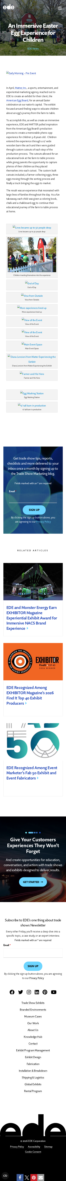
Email (12, 491)
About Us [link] (33, 1030)
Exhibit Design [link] (33, 1057)
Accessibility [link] (34, 1146)
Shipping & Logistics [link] (33, 1077)
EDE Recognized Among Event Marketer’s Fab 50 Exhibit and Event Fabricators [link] (31, 773)
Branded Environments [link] (33, 1009)
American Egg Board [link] (17, 100)
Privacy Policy (43, 521)
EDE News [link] (33, 48)
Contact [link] (33, 1043)
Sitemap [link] (48, 1146)
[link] (8, 6)
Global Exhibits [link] (33, 1084)
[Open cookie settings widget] (5, 1175)
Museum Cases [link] (33, 1016)
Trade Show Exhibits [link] (33, 1002)
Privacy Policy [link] (17, 1146)
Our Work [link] (33, 1023)
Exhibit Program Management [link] (33, 1050)
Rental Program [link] (33, 1091)
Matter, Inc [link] (20, 87)
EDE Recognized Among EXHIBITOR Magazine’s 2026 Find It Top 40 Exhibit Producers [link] (30, 695)
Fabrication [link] (33, 1064)
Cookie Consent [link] (33, 1151)
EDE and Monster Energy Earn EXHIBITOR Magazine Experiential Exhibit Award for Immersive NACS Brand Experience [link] (31, 618)
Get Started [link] (31, 882)
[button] (60, 9)
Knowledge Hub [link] (33, 1036)
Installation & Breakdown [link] (33, 1070)
